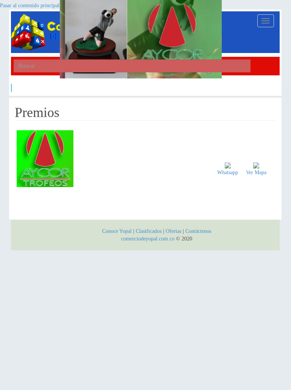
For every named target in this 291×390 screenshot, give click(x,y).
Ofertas (173, 231)
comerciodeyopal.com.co (147, 239)
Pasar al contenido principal (29, 5)
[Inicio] (54, 32)
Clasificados (149, 231)
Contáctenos (198, 231)
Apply (11, 87)
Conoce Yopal (117, 231)
